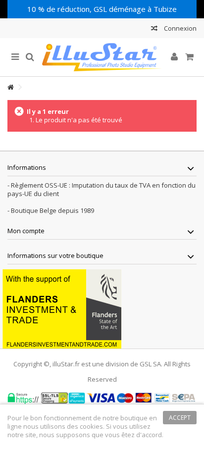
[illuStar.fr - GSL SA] (102, 57)
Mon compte (26, 230)
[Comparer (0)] (154, 29)
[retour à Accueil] (10, 87)
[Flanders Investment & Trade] (61, 307)
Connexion (179, 28)
